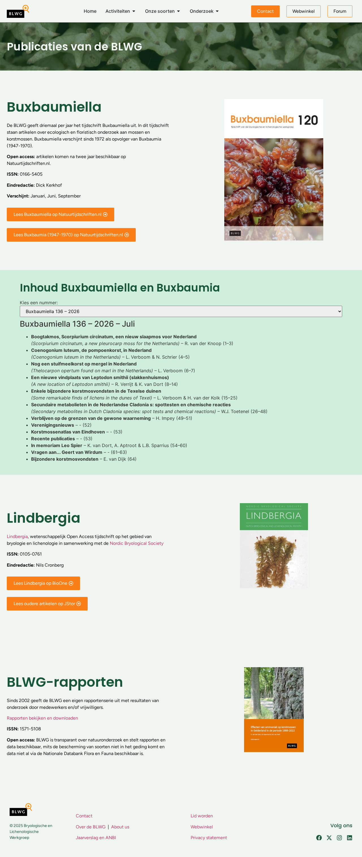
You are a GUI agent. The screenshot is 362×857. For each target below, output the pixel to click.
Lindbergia (17, 536)
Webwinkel (202, 827)
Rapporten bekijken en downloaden (42, 718)
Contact (84, 815)
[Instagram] (339, 838)
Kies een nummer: (39, 302)
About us (120, 827)
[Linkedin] (349, 838)
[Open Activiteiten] (134, 11)
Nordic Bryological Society (136, 543)
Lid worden (202, 815)
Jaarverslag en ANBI (96, 837)
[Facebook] (319, 838)
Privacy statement (209, 837)
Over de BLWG (90, 827)
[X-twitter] (329, 838)
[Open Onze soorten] (178, 11)
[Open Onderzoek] (217, 11)
